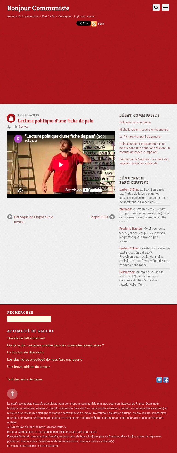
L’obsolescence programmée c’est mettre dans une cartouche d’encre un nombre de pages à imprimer (144, 148)
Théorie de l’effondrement (26, 338)
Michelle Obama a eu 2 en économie (143, 129)
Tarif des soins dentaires (25, 379)
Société (23, 126)
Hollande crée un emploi (135, 122)
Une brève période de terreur (28, 366)
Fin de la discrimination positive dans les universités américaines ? (55, 345)
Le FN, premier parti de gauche (140, 136)
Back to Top (12, 394)
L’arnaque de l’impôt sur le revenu (33, 219)
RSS (101, 24)
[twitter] (159, 380)
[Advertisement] (88, 69)
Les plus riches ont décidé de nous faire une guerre (44, 359)
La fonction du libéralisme (25, 352)
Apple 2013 (99, 217)
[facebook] (166, 380)
